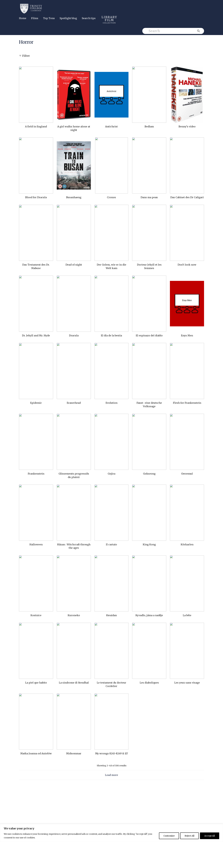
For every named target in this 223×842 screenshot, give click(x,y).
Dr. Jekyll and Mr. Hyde (36, 335)
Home (22, 18)
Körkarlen (187, 544)
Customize (169, 835)
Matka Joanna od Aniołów (36, 753)
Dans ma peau (149, 197)
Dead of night (74, 264)
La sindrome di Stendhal (74, 682)
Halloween (36, 544)
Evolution (111, 402)
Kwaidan (111, 615)
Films (34, 18)
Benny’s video (187, 126)
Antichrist (111, 126)
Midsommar (73, 753)
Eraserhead (74, 402)
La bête (187, 615)
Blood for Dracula (36, 197)
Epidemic (36, 402)
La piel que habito (36, 682)
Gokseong (149, 473)
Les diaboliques (149, 682)
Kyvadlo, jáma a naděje (149, 615)
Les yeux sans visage (187, 682)
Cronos (111, 197)
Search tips (89, 18)
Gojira (111, 473)
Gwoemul (187, 473)
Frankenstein (36, 473)
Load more (111, 774)
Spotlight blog (68, 18)
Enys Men (187, 335)
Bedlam (149, 126)
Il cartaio (111, 544)
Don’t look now (187, 264)
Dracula (74, 335)
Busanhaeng (73, 197)
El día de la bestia (111, 335)
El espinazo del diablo (149, 335)
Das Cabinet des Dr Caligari (187, 197)
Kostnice (35, 615)
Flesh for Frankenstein (187, 402)
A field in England (36, 126)
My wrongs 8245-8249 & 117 (111, 753)
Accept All (209, 835)
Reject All (189, 835)
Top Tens (49, 18)
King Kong (149, 544)
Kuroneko (74, 615)
